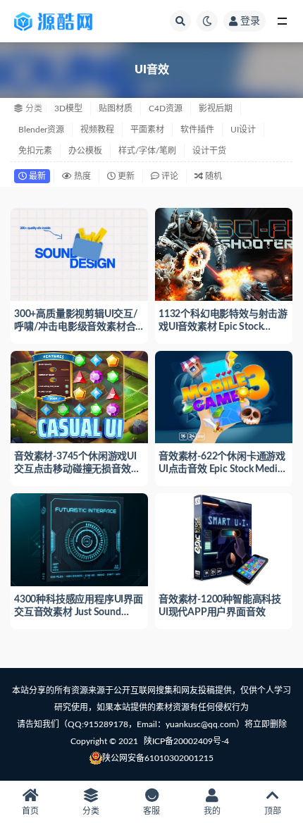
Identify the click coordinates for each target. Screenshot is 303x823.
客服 (151, 811)
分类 (90, 811)
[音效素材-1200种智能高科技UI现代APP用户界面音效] (224, 538)
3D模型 (68, 108)
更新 (125, 176)
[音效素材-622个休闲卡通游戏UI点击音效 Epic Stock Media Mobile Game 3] (224, 395)
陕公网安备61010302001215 (158, 758)
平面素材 (147, 129)
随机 (212, 176)
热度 (81, 176)
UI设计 (243, 129)
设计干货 (209, 151)
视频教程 (97, 129)
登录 (250, 21)
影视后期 (216, 108)
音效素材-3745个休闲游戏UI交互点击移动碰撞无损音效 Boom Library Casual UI (75, 469)
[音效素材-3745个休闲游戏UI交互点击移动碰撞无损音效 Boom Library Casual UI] (79, 395)
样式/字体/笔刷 (147, 151)
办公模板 (85, 151)
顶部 (272, 811)
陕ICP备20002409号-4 (186, 741)
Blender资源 (41, 129)
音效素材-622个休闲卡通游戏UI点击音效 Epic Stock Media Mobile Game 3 (222, 469)
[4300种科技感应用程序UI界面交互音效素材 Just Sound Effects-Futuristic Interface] (79, 538)
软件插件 (197, 129)
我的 (212, 811)
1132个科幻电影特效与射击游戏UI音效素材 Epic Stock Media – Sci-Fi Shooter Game (223, 327)
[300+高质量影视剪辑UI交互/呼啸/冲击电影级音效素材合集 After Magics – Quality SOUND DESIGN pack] (79, 252)
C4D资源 (166, 108)
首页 (30, 811)
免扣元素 (35, 151)
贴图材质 (115, 108)
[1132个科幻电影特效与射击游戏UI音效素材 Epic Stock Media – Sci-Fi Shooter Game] (224, 252)
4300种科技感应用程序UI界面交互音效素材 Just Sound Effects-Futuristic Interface (78, 612)
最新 (36, 176)
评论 (168, 176)
